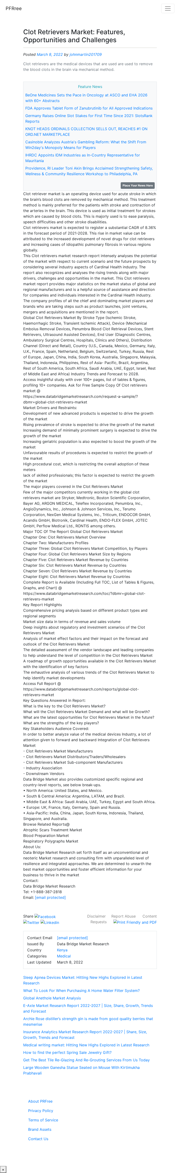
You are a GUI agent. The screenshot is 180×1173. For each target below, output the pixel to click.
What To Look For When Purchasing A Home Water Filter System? (81, 990)
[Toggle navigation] (167, 8)
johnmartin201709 (86, 54)
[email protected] (50, 897)
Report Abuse (123, 916)
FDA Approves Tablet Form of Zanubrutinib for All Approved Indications (89, 108)
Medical (64, 956)
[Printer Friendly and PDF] (135, 921)
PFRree (14, 8)
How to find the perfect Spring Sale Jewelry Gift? (67, 1052)
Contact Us (38, 1138)
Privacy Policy (40, 1110)
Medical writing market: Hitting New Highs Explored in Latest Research (86, 1045)
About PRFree (40, 1101)
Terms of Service (43, 1120)
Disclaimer (96, 916)
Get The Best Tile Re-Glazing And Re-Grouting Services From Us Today (86, 1060)
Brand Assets (39, 1129)
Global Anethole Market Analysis (52, 998)
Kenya (62, 950)
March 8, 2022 (50, 54)
